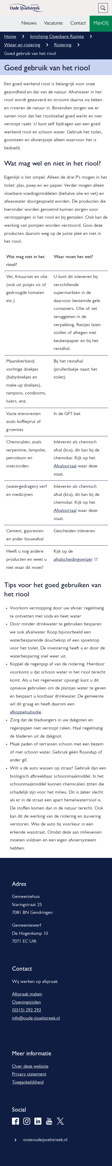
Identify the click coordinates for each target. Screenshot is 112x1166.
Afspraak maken (27, 994)
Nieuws (28, 23)
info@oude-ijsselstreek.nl (36, 1018)
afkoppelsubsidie (25, 712)
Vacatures (53, 23)
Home (10, 37)
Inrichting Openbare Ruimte (57, 37)
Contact (78, 23)
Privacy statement (29, 1074)
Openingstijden (26, 1002)
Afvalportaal (65, 466)
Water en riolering (22, 45)
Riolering (62, 45)
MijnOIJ (101, 23)
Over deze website (30, 1066)
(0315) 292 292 (26, 1010)
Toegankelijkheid (27, 1082)
